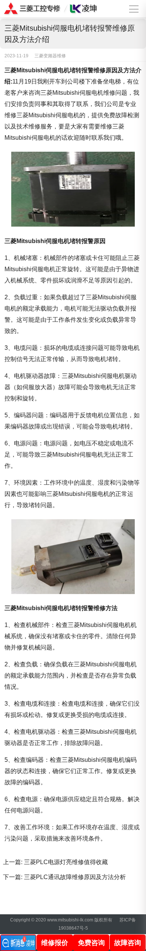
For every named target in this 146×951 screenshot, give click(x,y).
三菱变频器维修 (50, 55)
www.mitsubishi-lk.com (70, 920)
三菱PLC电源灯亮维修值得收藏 (66, 862)
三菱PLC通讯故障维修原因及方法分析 (75, 877)
